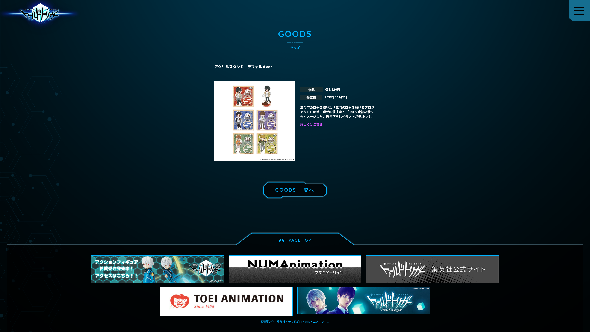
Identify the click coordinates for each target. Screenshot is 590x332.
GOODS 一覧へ (295, 190)
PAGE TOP (300, 240)
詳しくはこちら (311, 124)
